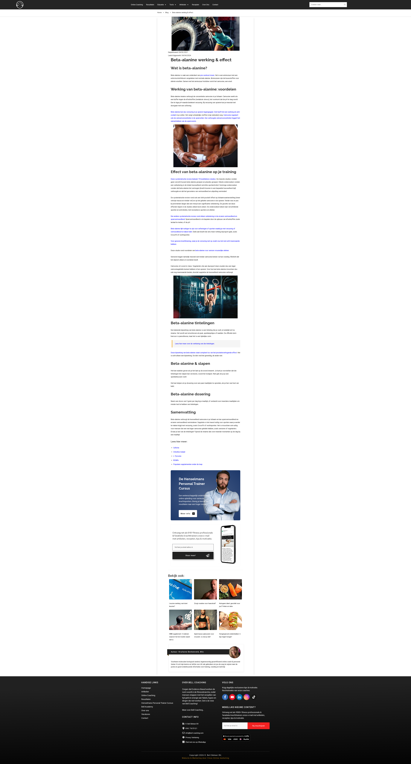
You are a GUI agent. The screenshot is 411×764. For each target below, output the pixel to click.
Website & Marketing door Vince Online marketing (205, 758)
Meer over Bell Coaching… (193, 710)
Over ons (145, 710)
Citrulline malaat (179, 452)
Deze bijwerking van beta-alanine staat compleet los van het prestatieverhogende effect (204, 353)
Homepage (146, 688)
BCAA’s (176, 460)
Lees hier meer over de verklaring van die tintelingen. (194, 344)
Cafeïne (176, 448)
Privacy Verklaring (192, 738)
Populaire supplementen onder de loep (187, 464)
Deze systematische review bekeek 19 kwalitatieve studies (193, 179)
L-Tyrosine (177, 456)
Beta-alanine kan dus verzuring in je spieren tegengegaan (192, 112)
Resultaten (146, 699)
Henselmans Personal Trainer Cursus (157, 703)
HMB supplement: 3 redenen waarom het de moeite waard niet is (179, 637)
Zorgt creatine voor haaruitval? (205, 603)
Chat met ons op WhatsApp (195, 742)
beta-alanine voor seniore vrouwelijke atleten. (212, 250)
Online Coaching (148, 695)
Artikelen (145, 692)
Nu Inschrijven (258, 726)
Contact (144, 718)
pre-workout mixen (207, 75)
